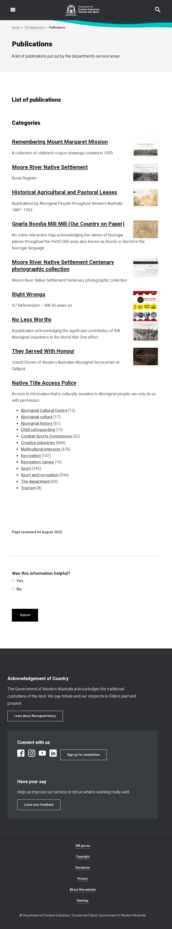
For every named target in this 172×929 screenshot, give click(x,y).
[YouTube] (42, 753)
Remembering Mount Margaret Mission (60, 142)
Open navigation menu (10, 7)
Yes (20, 581)
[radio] (13, 580)
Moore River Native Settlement (50, 167)
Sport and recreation (39, 475)
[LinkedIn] (53, 753)
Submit (25, 615)
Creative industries (38, 443)
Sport (26, 469)
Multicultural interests (40, 449)
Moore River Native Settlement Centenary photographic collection (63, 266)
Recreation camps (37, 462)
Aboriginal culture (37, 417)
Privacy (82, 878)
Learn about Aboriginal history (35, 716)
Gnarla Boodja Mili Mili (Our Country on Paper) (68, 224)
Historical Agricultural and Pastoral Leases (64, 192)
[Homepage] (82, 10)
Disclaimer (82, 867)
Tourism (28, 488)
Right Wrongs (28, 294)
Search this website (155, 7)
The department (34, 28)
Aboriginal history (37, 424)
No (19, 589)
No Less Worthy (32, 319)
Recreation (31, 456)
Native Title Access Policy (44, 383)
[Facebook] (20, 753)
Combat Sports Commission (46, 436)
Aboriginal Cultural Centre (44, 411)
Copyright (83, 856)
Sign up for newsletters (83, 754)
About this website (83, 889)
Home (15, 28)
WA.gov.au (82, 845)
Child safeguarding (38, 430)
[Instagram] (31, 753)
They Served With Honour (43, 351)
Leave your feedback (39, 804)
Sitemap (82, 900)
